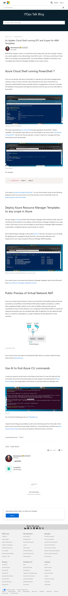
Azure (24, 564)
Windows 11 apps (6, 556)
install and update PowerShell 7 (23, 192)
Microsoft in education (49, 536)
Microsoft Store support (28, 542)
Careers (46, 564)
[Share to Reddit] (34, 528)
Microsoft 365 (5, 573)
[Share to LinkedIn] (25, 528)
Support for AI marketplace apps (30, 573)
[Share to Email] (43, 528)
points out (36, 234)
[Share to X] (31, 528)
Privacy (19, 591)
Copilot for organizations (7, 545)
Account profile (26, 536)
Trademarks (41, 591)
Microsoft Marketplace (28, 578)
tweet (18, 219)
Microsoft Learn (26, 570)
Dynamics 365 (5, 570)
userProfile (17, 461)
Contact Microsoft (11, 591)
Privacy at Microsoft (48, 573)
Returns (25, 545)
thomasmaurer (15, 47)
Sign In (62, 2)
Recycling (56, 591)
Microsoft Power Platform (7, 576)
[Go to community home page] (8, 2)
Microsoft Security (6, 567)
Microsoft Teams (5, 578)
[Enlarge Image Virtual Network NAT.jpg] (34, 334)
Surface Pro (4, 536)
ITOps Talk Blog (8, 7)
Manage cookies (26, 591)
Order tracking (26, 547)
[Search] (52, 3)
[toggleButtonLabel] (63, 7)
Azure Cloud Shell (25, 130)
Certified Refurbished (27, 550)
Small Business (5, 584)
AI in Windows (5, 550)
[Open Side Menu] (4, 2)
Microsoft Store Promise (28, 553)
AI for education (47, 556)
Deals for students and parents (51, 553)
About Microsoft (47, 567)
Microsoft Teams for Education (50, 542)
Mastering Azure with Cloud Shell (15, 197)
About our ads (5, 593)
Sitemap (4, 591)
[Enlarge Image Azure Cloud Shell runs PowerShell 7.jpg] (34, 109)
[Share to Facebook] (28, 528)
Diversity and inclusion (49, 578)
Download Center (27, 539)
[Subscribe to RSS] (40, 528)
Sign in (12, 515)
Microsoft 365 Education (49, 545)
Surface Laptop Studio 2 (7, 542)
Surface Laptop (5, 539)
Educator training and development (52, 550)
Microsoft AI (4, 564)
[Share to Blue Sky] (37, 528)
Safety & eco (49, 591)
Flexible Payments (27, 556)
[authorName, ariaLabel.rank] (7, 48)
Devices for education (49, 539)
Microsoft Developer (27, 567)
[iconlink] (8, 468)
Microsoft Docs (18, 358)
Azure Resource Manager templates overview (23, 283)
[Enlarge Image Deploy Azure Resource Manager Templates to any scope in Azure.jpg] (34, 257)
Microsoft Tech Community (29, 576)
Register (56, 2)
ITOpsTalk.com (33, 417)
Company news (47, 570)
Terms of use (34, 591)
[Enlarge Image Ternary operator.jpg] (34, 154)
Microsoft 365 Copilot (6, 581)
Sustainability (47, 584)
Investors (46, 576)
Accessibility (47, 581)
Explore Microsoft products (8, 553)
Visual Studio (26, 584)
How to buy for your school (50, 547)
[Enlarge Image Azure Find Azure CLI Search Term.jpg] (34, 399)
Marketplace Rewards (28, 581)
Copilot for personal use (7, 547)
